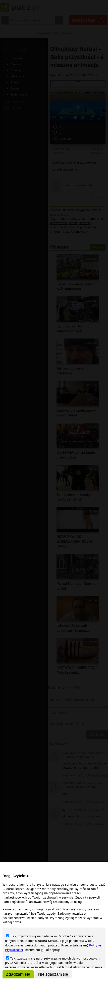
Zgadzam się (18, 974)
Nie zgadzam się (53, 974)
